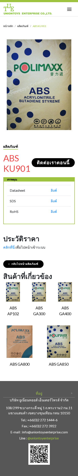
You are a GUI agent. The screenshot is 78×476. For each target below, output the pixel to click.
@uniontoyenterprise (43, 438)
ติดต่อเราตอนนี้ (53, 162)
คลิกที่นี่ (9, 247)
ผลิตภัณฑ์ (22, 26)
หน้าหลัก (8, 26)
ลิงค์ (54, 190)
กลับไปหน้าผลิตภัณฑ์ (24, 263)
